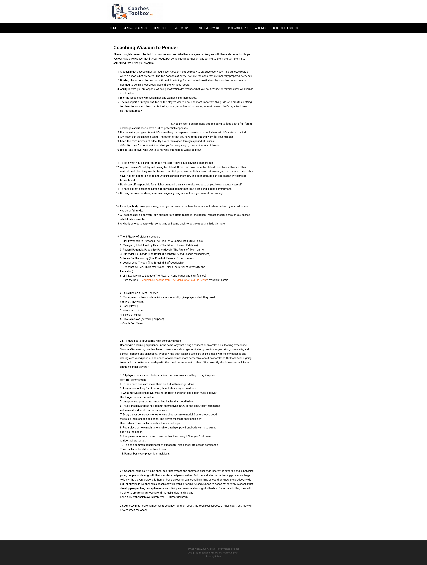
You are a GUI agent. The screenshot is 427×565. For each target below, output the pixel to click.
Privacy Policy (213, 556)
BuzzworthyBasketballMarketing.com (219, 552)
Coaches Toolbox (135, 11)
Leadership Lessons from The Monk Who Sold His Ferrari (174, 280)
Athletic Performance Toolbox (223, 548)
